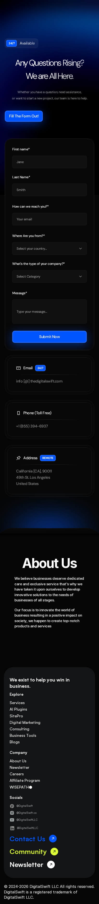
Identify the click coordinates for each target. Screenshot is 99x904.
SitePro (16, 715)
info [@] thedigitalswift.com (39, 381)
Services (17, 702)
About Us (18, 760)
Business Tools (23, 735)
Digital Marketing (25, 722)
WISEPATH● (21, 787)
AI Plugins (18, 709)
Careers (17, 773)
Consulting (19, 728)
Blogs (15, 741)
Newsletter (19, 767)
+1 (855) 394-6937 (32, 426)
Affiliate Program (25, 780)
